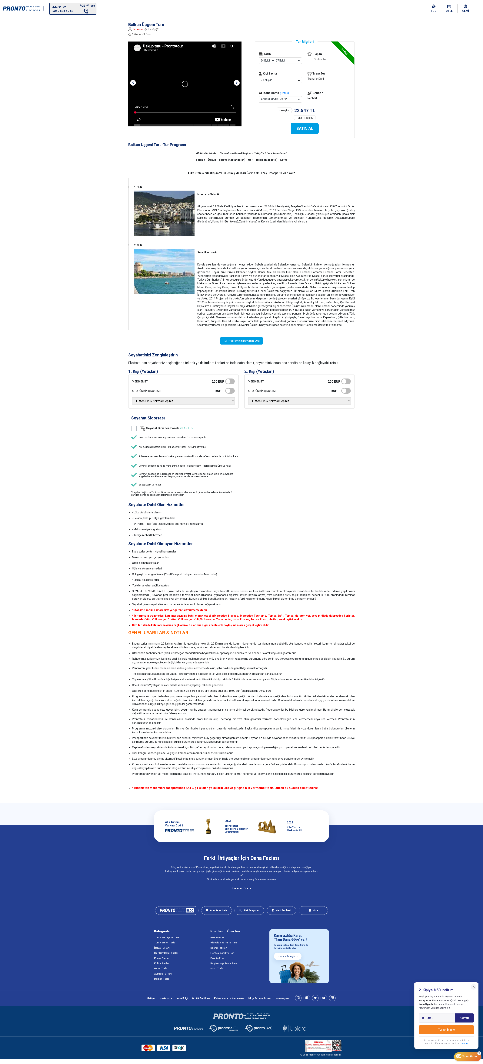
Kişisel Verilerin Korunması (229, 998)
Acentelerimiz (218, 910)
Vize (315, 910)
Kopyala (464, 1017)
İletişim (151, 998)
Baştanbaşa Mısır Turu (224, 963)
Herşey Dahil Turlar (222, 953)
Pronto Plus (217, 958)
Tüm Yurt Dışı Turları (166, 937)
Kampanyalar (282, 998)
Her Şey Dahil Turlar (166, 953)
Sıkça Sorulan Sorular (259, 998)
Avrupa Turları (163, 973)
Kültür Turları (162, 963)
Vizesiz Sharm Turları (223, 942)
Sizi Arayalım (251, 910)
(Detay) (284, 93)
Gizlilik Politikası (201, 998)
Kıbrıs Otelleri (162, 958)
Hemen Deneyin (286, 956)
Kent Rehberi (283, 910)
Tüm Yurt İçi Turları (165, 942)
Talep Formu (470, 1056)
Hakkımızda (166, 998)
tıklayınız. (463, 1043)
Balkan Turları (162, 978)
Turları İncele (446, 1029)
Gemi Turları (161, 968)
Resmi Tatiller (218, 947)
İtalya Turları (162, 947)
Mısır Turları (217, 968)
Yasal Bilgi (182, 998)
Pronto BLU (217, 937)
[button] (133, 83)
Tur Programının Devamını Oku (241, 340)
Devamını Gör (240, 888)
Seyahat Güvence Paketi (169, 428)
